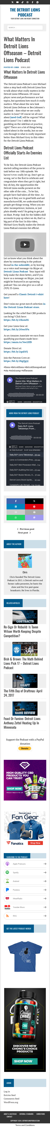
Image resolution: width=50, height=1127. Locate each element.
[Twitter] (12, 2)
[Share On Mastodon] (34, 517)
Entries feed (10, 1095)
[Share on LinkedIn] (16, 506)
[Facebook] (32, 2)
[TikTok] (22, 2)
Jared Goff (15, 117)
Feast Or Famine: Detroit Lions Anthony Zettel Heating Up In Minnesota (22, 723)
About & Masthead (10, 1114)
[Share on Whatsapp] (16, 517)
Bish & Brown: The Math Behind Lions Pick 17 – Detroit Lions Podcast (23, 663)
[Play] (25, 244)
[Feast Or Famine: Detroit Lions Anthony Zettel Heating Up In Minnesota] (25, 713)
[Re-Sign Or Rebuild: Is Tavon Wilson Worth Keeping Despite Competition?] (25, 622)
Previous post (27, 529)
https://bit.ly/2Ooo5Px (16, 329)
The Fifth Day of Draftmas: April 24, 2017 (23, 693)
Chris (16, 67)
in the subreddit (20, 265)
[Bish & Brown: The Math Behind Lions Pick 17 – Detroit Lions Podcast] (25, 654)
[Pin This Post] (34, 506)
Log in (7, 1091)
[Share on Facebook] (16, 501)
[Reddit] (37, 2)
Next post (23, 532)
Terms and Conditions (25, 1125)
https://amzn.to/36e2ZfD (18, 342)
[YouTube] (17, 2)
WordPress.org (11, 1102)
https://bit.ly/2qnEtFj (16, 351)
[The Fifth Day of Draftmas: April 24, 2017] (25, 686)
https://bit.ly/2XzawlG (16, 319)
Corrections (40, 1114)
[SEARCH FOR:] (25, 27)
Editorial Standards (26, 1114)
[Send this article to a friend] (16, 512)
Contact (9, 1116)
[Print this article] (34, 512)
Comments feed (11, 1098)
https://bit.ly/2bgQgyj (16, 361)
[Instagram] (27, 2)
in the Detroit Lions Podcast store (24, 305)
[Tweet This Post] (34, 501)
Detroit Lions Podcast (16, 271)
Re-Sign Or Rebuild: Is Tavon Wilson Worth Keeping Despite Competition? (22, 631)
